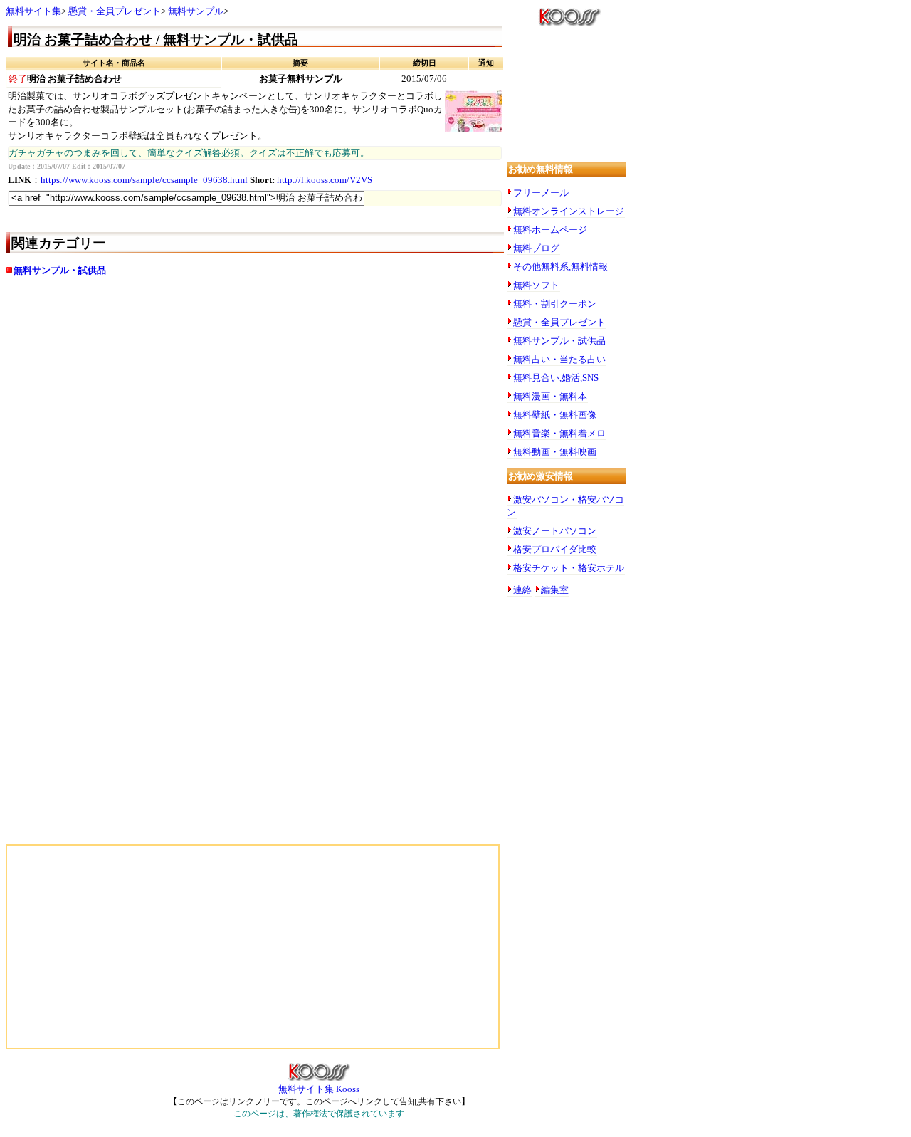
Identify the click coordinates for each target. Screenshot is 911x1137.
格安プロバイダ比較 (554, 549)
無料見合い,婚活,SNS (556, 377)
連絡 (522, 590)
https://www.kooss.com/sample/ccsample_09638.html (144, 179)
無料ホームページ (550, 229)
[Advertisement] (148, 400)
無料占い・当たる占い (559, 359)
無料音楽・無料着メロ (559, 433)
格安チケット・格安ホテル (568, 567)
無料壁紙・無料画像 (554, 414)
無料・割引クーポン (554, 303)
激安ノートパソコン (554, 530)
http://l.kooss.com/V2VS (324, 179)
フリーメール (541, 192)
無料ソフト (536, 285)
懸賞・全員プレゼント (114, 11)
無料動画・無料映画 (554, 451)
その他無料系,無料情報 (560, 266)
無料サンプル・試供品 (60, 270)
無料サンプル (195, 11)
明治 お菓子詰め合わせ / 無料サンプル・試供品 (156, 39)
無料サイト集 (33, 11)
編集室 (555, 590)
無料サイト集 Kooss (318, 1089)
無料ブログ (536, 248)
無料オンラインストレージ (568, 211)
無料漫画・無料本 (550, 396)
